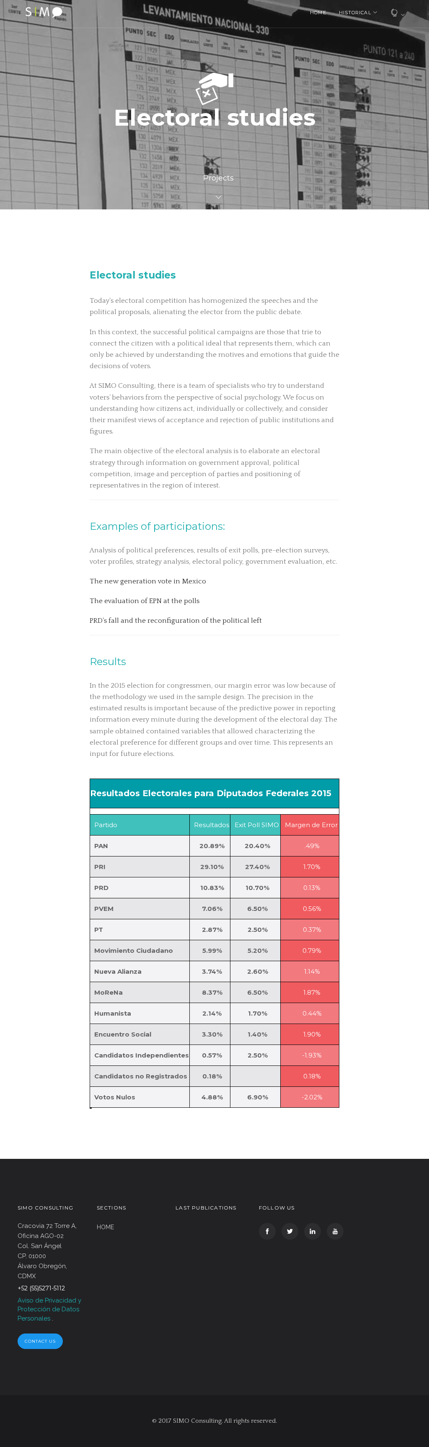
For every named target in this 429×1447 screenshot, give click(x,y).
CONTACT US (40, 1341)
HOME (318, 12)
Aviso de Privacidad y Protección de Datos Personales (49, 1309)
